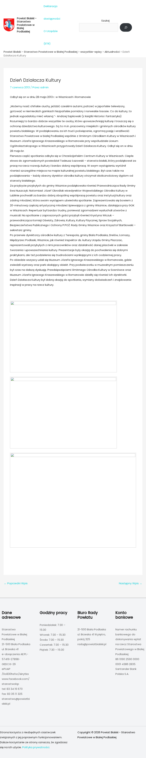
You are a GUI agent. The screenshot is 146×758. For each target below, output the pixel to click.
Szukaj (105, 20)
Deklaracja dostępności (52, 12)
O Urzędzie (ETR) (51, 37)
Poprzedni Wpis (16, 583)
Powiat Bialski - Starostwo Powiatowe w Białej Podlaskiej (26, 24)
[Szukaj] (126, 27)
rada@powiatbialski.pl (91, 644)
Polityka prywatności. (36, 747)
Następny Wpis (130, 583)
